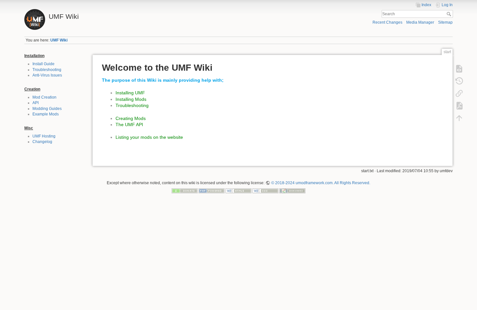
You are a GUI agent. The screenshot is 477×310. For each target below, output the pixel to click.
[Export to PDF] (459, 106)
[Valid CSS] (265, 190)
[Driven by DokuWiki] (292, 190)
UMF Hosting (43, 136)
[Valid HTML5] (238, 190)
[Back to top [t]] (459, 118)
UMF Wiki (58, 40)
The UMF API (129, 124)
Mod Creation (44, 97)
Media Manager (420, 22)
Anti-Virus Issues (47, 75)
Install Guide (43, 64)
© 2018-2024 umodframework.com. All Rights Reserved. (320, 183)
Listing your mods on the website (149, 137)
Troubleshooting (46, 69)
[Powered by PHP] (212, 190)
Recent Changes (387, 22)
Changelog (42, 141)
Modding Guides (47, 108)
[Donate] (185, 190)
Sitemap (445, 22)
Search (449, 14)
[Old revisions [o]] (459, 81)
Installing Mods (131, 99)
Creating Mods (131, 118)
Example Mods (45, 114)
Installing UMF (130, 92)
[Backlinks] (459, 93)
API (35, 103)
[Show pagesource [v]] (459, 69)
